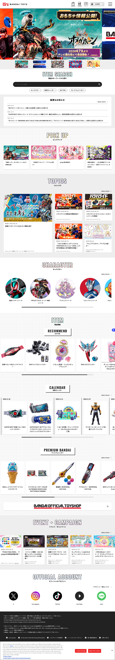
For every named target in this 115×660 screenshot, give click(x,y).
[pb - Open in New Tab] (57, 34)
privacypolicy (12, 638)
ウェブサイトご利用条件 (56, 638)
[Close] (112, 651)
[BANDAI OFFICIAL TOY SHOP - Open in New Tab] (57, 506)
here (11, 646)
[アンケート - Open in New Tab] (86, 5)
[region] (57, 650)
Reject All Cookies (94, 651)
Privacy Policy (7, 656)
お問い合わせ (105, 638)
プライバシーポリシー (53, 628)
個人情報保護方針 (92, 638)
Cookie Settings (81, 651)
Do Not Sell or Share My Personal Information (33, 638)
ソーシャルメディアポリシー (75, 638)
